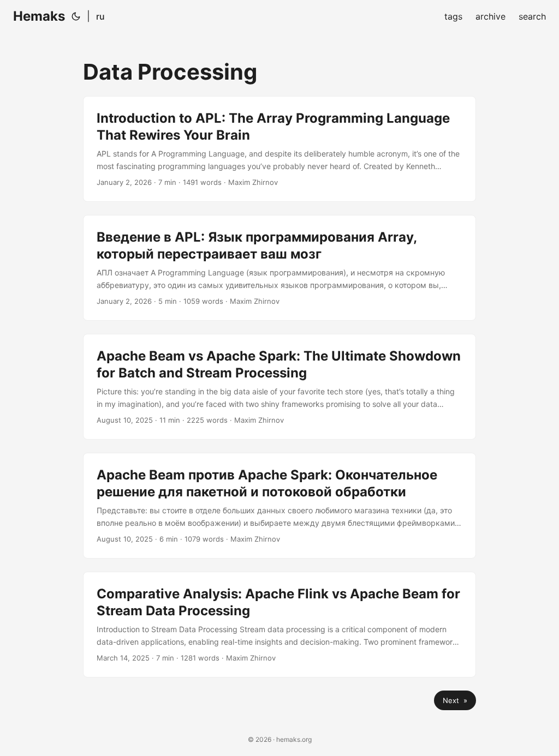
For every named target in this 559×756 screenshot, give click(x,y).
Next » (455, 700)
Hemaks (39, 16)
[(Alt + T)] (75, 16)
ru (100, 16)
